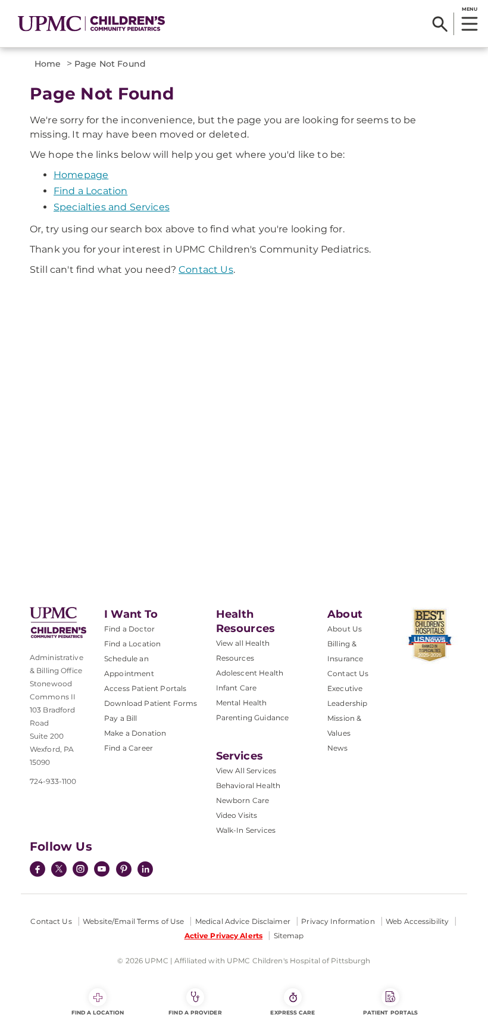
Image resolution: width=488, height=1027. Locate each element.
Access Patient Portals (145, 688)
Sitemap (289, 935)
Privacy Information (337, 921)
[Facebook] (37, 870)
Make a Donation (135, 733)
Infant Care (236, 687)
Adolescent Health (250, 672)
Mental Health (241, 702)
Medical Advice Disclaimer (242, 921)
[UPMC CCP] (58, 622)
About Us (344, 628)
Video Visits (237, 815)
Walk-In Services (246, 830)
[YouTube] (102, 870)
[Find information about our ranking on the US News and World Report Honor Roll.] (430, 635)
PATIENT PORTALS (390, 1012)
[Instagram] (80, 870)
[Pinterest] (124, 870)
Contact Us (206, 269)
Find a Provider (194, 1012)
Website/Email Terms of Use (133, 921)
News (337, 747)
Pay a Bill (120, 718)
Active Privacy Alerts (223, 935)
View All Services (246, 770)
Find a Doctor (129, 628)
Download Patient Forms (151, 703)
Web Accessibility (417, 921)
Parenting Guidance (252, 717)
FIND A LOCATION (97, 1012)
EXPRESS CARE (292, 1012)
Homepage (81, 174)
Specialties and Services (112, 207)
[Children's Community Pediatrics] (91, 23)
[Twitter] (59, 869)
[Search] (440, 24)
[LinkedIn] (145, 870)
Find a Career (128, 747)
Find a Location (90, 191)
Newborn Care (243, 800)
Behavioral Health (248, 785)
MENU (469, 9)
